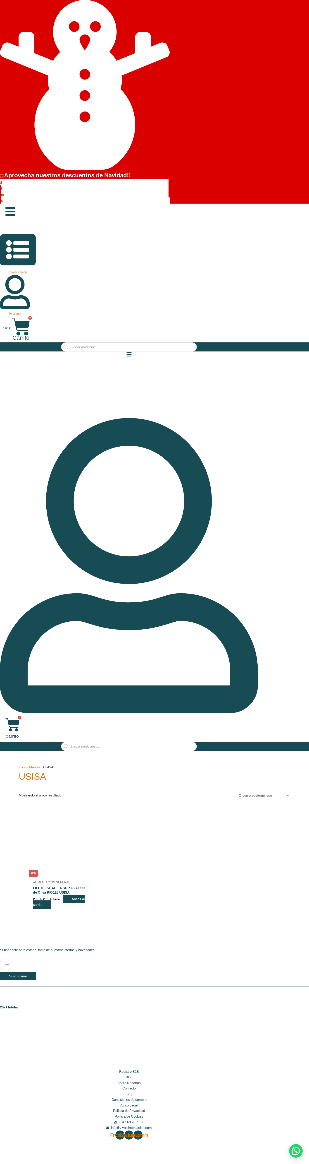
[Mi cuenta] (15, 306)
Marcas (34, 767)
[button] (296, 1151)
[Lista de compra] (18, 265)
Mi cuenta (15, 313)
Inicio (22, 767)
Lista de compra (18, 272)
